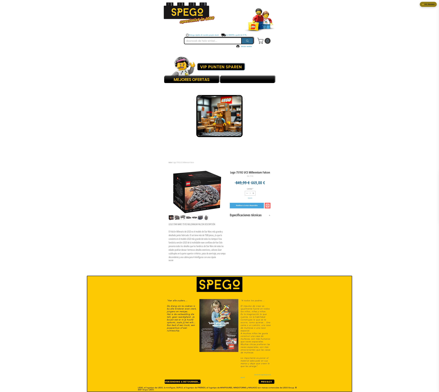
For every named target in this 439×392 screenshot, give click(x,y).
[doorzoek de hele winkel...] (247, 41)
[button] (264, 41)
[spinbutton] (250, 193)
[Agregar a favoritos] (267, 205)
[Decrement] (246, 193)
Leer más (171, 260)
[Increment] (253, 193)
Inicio (170, 162)
